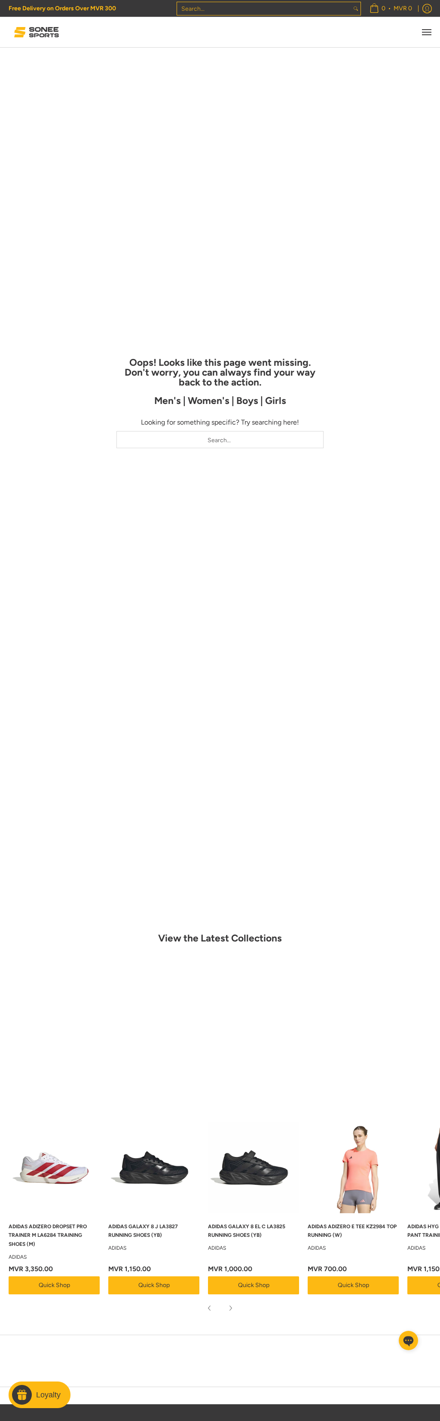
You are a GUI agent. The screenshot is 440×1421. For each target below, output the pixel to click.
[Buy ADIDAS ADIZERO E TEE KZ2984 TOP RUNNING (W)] (353, 1167)
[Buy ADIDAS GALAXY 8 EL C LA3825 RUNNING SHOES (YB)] (253, 1167)
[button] (408, 1340)
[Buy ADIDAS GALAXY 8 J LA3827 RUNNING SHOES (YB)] (153, 1167)
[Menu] (426, 32)
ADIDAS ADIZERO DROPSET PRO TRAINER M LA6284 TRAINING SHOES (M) (48, 1235)
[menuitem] (391, 8)
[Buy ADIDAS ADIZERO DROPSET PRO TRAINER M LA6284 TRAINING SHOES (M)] (54, 1167)
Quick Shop (54, 1285)
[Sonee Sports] (36, 32)
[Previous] (209, 1308)
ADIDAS (18, 1257)
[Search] (356, 8)
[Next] (230, 1308)
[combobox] (264, 8)
